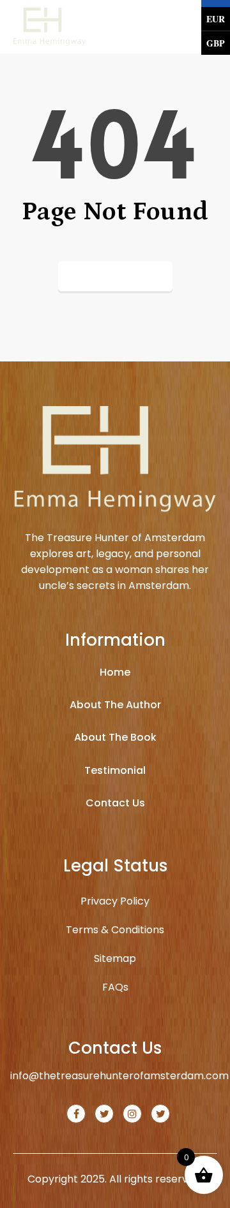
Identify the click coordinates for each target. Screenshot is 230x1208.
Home (115, 672)
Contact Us (115, 803)
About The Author (115, 704)
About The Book (115, 737)
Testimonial (115, 770)
